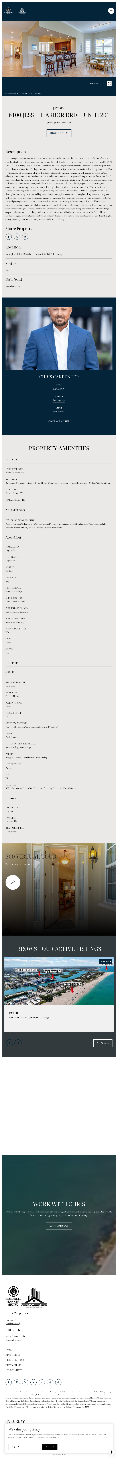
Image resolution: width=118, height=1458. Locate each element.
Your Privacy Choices (59, 1454)
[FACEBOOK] (9, 1382)
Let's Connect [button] (59, 1226)
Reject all (15, 1447)
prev (54, 84)
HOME (9, 1350)
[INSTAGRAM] (17, 1382)
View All (103, 1043)
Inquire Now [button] (59, 133)
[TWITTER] (25, 1382)
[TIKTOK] (42, 1382)
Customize (32, 1447)
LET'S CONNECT (14, 1370)
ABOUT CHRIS (13, 1355)
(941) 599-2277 (59, 400)
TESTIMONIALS (13, 1365)
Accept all (50, 1447)
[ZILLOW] (50, 1382)
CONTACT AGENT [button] (59, 421)
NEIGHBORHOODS (15, 1360)
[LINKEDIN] (33, 1382)
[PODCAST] (58, 1382)
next (63, 84)
